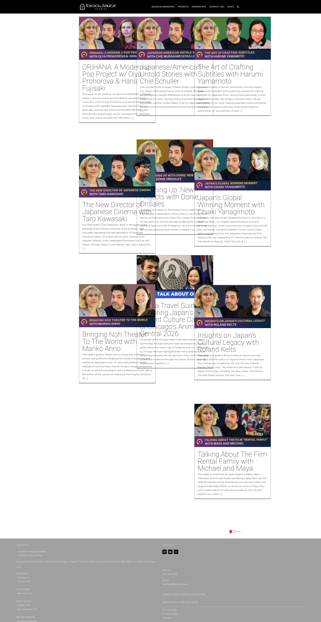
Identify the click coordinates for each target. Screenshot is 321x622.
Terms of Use (169, 609)
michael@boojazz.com (175, 584)
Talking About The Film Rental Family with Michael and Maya (232, 461)
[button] (238, 7)
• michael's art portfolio (29, 555)
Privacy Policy (170, 613)
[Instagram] (164, 552)
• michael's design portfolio (31, 551)
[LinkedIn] (170, 552)
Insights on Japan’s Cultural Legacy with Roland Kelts (228, 342)
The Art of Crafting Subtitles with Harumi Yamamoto (230, 74)
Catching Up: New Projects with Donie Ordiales (169, 197)
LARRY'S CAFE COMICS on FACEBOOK (184, 594)
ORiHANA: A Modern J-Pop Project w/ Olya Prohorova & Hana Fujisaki (116, 77)
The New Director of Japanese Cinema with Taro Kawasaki (117, 212)
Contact (166, 617)
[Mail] (176, 552)
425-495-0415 (169, 574)
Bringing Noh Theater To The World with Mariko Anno (114, 341)
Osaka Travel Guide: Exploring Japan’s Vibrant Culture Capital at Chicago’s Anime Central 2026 (174, 319)
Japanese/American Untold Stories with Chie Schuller (170, 74)
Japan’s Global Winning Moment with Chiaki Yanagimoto (231, 205)
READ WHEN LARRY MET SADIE (180, 602)
